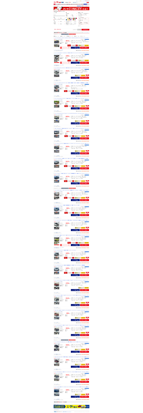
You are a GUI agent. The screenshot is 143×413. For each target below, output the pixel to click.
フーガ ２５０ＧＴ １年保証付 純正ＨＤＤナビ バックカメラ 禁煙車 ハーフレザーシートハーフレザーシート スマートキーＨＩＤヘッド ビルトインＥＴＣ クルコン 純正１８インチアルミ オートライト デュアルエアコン (73, 128)
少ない (79, 36)
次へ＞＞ (88, 32)
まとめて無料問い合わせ (72, 34)
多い (76, 36)
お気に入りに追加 (87, 39)
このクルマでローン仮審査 (66, 47)
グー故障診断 (80, 14)
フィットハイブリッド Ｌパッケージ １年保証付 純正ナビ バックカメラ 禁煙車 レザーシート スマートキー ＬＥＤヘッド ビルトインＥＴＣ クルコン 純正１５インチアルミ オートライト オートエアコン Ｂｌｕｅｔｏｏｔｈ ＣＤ (73, 98)
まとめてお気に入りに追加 (65, 34)
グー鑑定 (80, 13)
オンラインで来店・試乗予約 (75, 47)
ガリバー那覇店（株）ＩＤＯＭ (57, 232)
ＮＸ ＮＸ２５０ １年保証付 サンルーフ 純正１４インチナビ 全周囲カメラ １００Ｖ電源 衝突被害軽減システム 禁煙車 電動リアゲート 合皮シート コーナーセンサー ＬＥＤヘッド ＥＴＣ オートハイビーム (73, 158)
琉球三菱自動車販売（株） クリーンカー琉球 (58, 247)
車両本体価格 (58, 19)
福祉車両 (68, 24)
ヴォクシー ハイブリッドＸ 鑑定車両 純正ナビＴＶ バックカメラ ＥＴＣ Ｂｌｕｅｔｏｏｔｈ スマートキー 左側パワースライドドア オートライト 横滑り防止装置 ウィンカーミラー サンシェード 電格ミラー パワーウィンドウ (73, 143)
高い (64, 36)
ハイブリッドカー (72, 24)
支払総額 (55, 19)
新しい (56, 36)
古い (58, 36)
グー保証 (85, 14)
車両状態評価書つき (86, 13)
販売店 (75, 2)
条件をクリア (79, 29)
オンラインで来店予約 (75, 62)
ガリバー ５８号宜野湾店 (56, 155)
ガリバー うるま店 (56, 125)
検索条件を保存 (75, 29)
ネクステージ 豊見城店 (56, 95)
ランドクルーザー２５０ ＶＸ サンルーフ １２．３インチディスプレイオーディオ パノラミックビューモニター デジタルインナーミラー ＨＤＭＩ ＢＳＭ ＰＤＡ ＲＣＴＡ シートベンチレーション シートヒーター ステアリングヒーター (73, 113)
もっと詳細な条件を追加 (58, 29)
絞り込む (85, 29)
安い (62, 36)
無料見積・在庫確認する (84, 47)
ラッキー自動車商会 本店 (56, 202)
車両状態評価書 (86, 45)
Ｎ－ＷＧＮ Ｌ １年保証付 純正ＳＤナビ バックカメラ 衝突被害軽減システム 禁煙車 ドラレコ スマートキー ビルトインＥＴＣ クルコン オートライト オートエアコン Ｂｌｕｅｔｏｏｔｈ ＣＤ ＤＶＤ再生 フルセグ (73, 173)
